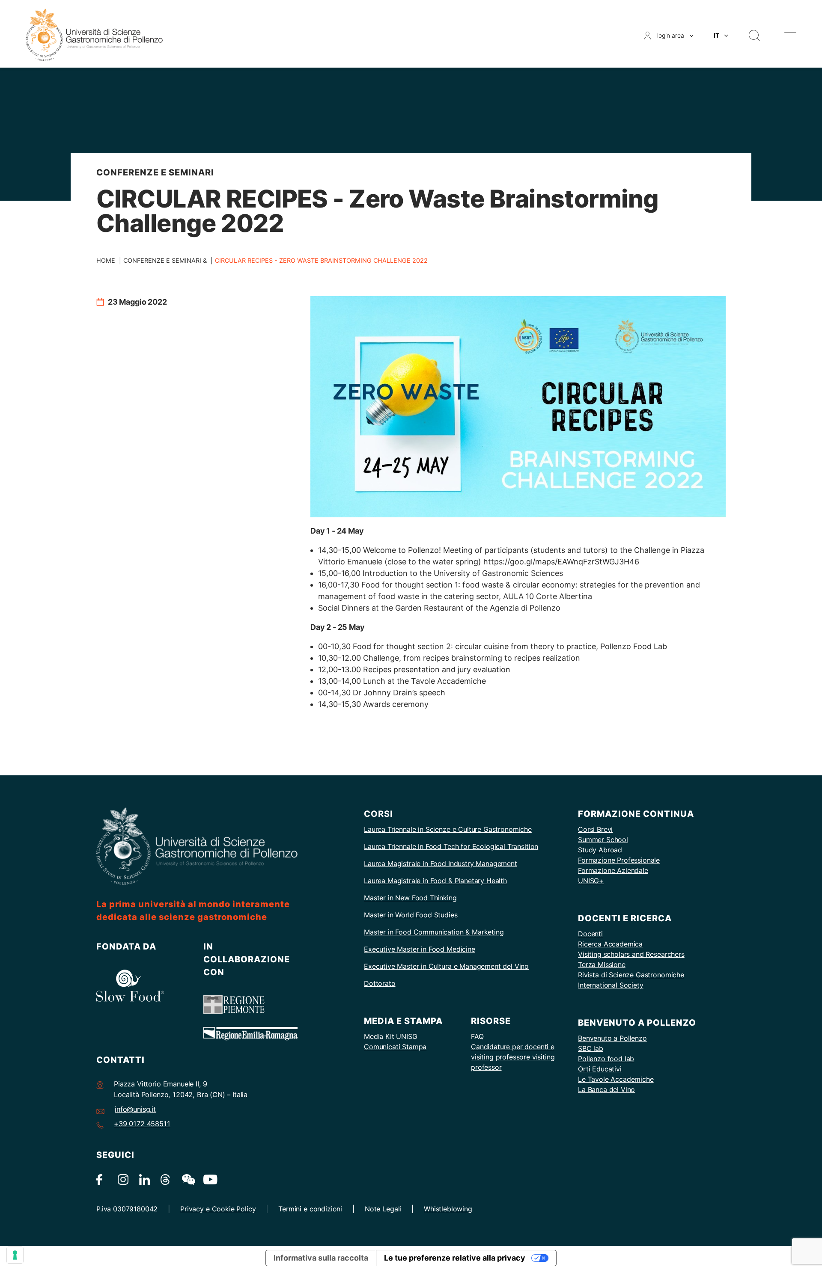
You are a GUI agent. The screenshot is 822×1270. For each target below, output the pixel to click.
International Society (610, 985)
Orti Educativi (600, 1069)
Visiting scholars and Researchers (631, 954)
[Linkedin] (144, 1179)
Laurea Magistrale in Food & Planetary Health (435, 880)
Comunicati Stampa (395, 1046)
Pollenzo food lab (606, 1058)
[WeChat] (187, 1179)
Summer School (603, 839)
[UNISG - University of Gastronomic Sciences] (94, 34)
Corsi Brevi (595, 829)
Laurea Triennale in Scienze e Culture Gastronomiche (448, 829)
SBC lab (590, 1048)
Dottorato (380, 983)
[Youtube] (208, 1179)
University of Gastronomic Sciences (498, 573)
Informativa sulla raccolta (321, 1257)
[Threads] (166, 1179)
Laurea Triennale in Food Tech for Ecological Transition (451, 846)
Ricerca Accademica (610, 944)
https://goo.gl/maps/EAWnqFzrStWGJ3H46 (561, 561)
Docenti (590, 933)
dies (450, 915)
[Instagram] (123, 1179)
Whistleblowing (448, 1209)
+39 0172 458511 (142, 1123)
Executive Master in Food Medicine (419, 949)
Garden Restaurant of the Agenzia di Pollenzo (477, 607)
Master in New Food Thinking (410, 897)
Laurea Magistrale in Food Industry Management (440, 863)
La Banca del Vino (606, 1089)
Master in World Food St (402, 915)
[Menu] (788, 35)
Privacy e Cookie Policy (218, 1209)
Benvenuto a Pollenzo (612, 1038)
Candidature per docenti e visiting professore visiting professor (513, 1056)
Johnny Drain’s (390, 692)
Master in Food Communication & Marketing (434, 932)
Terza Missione (601, 964)
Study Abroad (600, 850)
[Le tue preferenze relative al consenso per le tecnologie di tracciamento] (15, 1255)
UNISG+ (591, 880)
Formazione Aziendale (613, 870)
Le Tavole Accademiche (616, 1079)
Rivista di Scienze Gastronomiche (631, 974)
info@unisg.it (135, 1109)
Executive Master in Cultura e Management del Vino (446, 966)
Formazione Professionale (619, 860)
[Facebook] (101, 1179)
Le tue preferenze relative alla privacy (454, 1257)
